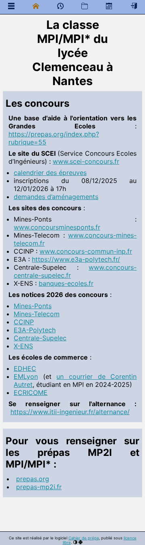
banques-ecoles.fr (66, 283)
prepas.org (32, 479)
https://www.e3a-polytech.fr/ (76, 259)
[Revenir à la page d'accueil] (36, 6)
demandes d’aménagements (56, 197)
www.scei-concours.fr (86, 161)
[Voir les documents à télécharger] (85, 6)
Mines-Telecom (37, 314)
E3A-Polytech (35, 330)
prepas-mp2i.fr (39, 487)
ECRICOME (31, 392)
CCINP (24, 322)
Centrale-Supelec (40, 338)
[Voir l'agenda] (109, 6)
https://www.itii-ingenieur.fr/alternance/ (70, 412)
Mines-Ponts (33, 306)
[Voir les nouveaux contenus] (60, 7)
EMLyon (26, 376)
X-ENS (23, 346)
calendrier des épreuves (50, 173)
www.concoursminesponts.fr (57, 227)
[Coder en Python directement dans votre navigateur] (81, 542)
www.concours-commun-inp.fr (85, 251)
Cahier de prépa (83, 538)
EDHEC (25, 368)
